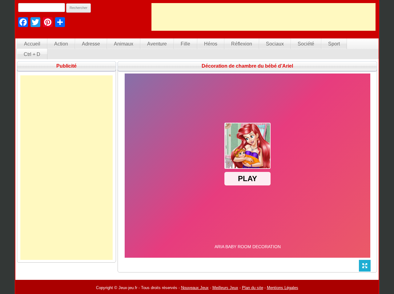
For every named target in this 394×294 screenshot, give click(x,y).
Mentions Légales (282, 287)
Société (306, 43)
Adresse (91, 43)
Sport (334, 43)
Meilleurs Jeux (225, 287)
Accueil (32, 43)
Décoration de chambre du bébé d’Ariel (247, 66)
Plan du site (252, 287)
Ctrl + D (32, 54)
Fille (185, 43)
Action (61, 43)
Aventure (157, 43)
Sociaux (275, 43)
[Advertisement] (263, 17)
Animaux (123, 43)
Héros (210, 43)
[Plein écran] (365, 266)
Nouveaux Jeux (195, 287)
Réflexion (241, 43)
